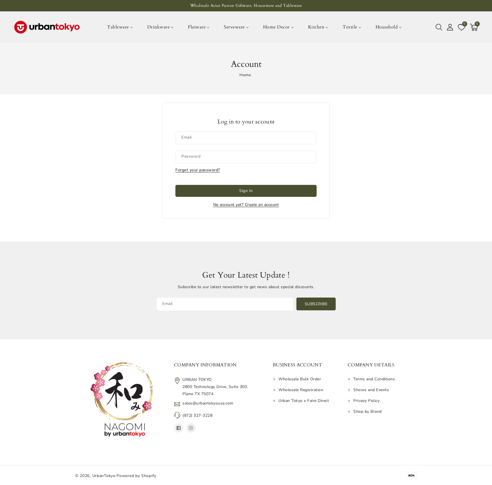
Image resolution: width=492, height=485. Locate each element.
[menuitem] (123, 27)
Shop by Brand (367, 411)
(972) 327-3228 (197, 415)
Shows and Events (371, 390)
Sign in (246, 190)
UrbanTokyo (104, 475)
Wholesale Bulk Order (299, 379)
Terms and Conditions (374, 379)
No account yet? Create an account (246, 204)
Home (245, 75)
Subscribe (316, 304)
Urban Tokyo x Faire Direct (303, 400)
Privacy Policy (366, 400)
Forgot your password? (197, 170)
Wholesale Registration (300, 390)
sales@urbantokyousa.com (208, 403)
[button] (439, 27)
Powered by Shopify (136, 475)
